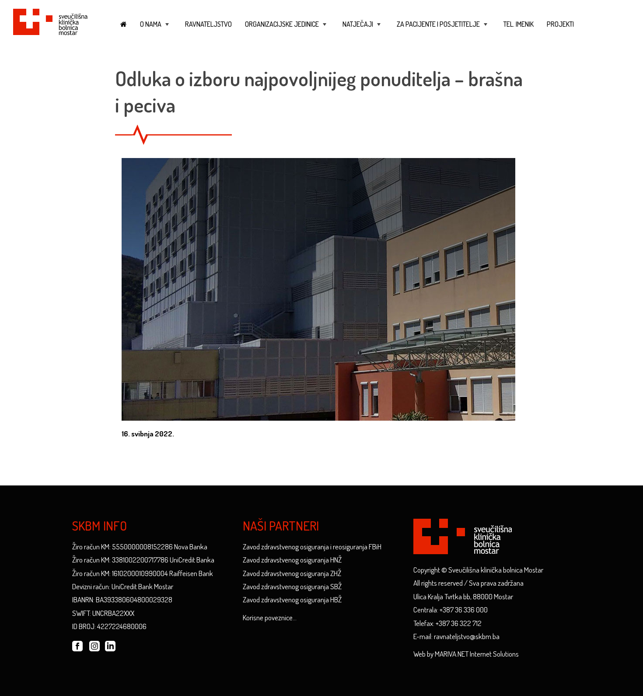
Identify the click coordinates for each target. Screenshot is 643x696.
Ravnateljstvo (208, 24)
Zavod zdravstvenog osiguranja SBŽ (292, 586)
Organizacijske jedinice (286, 28)
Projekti (560, 24)
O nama (155, 28)
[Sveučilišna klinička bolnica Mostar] (50, 20)
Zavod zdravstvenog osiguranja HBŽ (292, 599)
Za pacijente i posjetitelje (443, 28)
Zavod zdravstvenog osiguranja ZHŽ (292, 573)
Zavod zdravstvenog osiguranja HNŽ (292, 559)
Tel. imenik (518, 24)
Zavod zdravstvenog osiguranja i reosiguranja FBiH (312, 546)
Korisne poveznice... (270, 617)
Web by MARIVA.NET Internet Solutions (466, 653)
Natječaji (362, 28)
